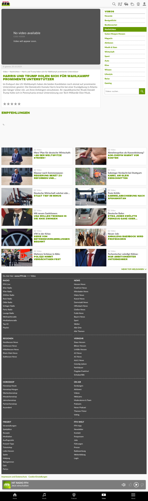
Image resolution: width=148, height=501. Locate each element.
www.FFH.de (20, 276)
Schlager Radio (9, 306)
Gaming (108, 83)
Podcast (74, 498)
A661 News (79, 360)
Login (76, 458)
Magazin (108, 38)
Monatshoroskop (10, 397)
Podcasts (77, 404)
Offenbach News (81, 306)
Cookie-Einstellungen (37, 477)
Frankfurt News (80, 288)
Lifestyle (109, 74)
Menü (133, 498)
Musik (44, 498)
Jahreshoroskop (9, 400)
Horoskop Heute (10, 386)
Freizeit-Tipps (8, 444)
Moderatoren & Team (82, 400)
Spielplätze (7, 429)
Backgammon (8, 462)
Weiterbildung (80, 455)
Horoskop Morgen (10, 390)
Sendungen (78, 386)
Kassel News (79, 299)
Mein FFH (144, 3)
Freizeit (7, 422)
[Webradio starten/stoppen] (136, 484)
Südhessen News (10, 357)
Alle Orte (78, 328)
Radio (6, 281)
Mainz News (79, 295)
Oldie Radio (7, 302)
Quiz (5, 466)
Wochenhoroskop (10, 393)
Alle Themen (79, 331)
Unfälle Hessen (80, 350)
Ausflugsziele (8, 440)
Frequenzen (79, 437)
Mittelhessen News (11, 350)
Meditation (7, 437)
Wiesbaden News (81, 292)
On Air (77, 382)
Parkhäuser (78, 368)
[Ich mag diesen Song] (130, 484)
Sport (107, 56)
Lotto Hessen (8, 451)
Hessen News (79, 284)
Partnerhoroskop (10, 404)
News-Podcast (80, 408)
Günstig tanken (80, 364)
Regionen (8, 339)
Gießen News (79, 310)
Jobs (76, 440)
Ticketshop (7, 447)
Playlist (120, 3)
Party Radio (7, 310)
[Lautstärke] (123, 484)
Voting (76, 415)
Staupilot (126, 3)
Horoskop (8, 382)
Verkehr (78, 339)
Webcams (78, 397)
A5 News (78, 357)
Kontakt (77, 433)
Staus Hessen (79, 342)
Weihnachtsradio (9, 317)
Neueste (108, 16)
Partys (5, 469)
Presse (77, 447)
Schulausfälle (79, 375)
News (77, 281)
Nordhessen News (10, 342)
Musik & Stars (111, 47)
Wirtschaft (109, 52)
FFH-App (78, 426)
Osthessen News (10, 346)
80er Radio (7, 288)
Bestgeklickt (110, 21)
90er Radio (7, 292)
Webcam (138, 3)
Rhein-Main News (10, 353)
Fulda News (79, 313)
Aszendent (7, 408)
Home (15, 498)
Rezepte (6, 433)
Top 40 (6, 324)
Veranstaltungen (9, 426)
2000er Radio (8, 295)
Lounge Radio (8, 313)
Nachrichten (15, 72)
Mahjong (6, 458)
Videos (77, 393)
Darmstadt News (81, 302)
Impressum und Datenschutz (14, 477)
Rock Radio (7, 299)
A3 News (78, 353)
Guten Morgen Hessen (115, 34)
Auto (107, 61)
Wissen (108, 70)
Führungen (78, 444)
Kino (107, 65)
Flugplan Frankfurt (81, 371)
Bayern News (79, 317)
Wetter (132, 3)
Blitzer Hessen (80, 346)
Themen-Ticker (80, 411)
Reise (107, 79)
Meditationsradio (10, 321)
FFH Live (6, 284)
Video (5, 72)
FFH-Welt (79, 422)
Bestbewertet (111, 25)
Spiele (5, 455)
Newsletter (78, 429)
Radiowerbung (80, 451)
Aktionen (109, 43)
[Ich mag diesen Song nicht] (141, 484)
